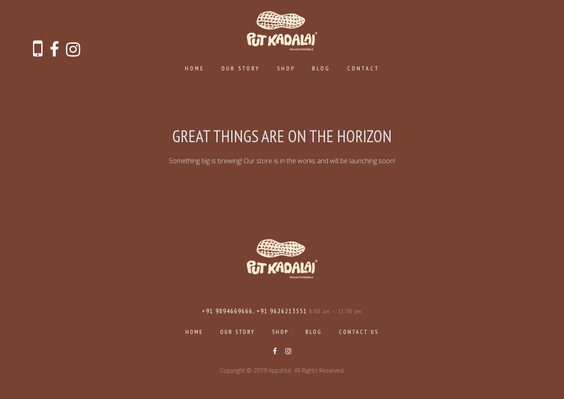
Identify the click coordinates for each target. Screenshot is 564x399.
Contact (363, 68)
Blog (321, 68)
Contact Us (359, 332)
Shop (286, 68)
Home (194, 68)
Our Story (240, 68)
